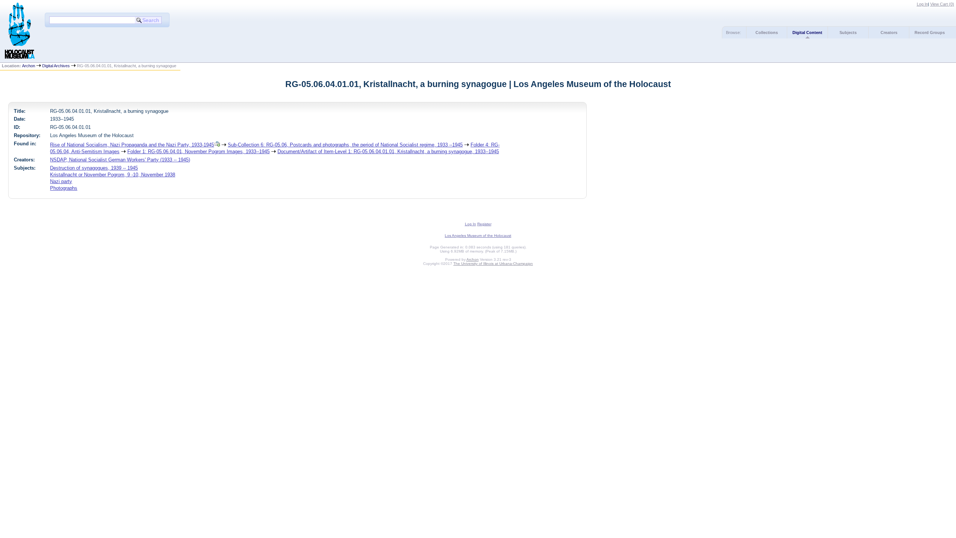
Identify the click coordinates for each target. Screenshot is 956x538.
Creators (889, 32)
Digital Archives (56, 66)
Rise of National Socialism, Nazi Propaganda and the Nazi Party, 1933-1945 (132, 145)
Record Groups (930, 32)
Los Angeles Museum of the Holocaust (478, 236)
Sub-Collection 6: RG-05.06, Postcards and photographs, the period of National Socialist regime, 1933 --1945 (345, 145)
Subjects (848, 32)
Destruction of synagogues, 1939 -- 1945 (94, 168)
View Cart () (942, 4)
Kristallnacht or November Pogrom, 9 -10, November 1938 (112, 174)
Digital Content (807, 32)
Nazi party (61, 181)
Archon (28, 66)
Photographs (63, 188)
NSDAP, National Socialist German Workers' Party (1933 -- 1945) (120, 160)
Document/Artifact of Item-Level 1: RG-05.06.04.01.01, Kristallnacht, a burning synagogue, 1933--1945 (388, 151)
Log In (922, 4)
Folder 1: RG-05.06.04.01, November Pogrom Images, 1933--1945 (198, 151)
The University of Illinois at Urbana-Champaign (493, 264)
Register (484, 224)
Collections (766, 32)
